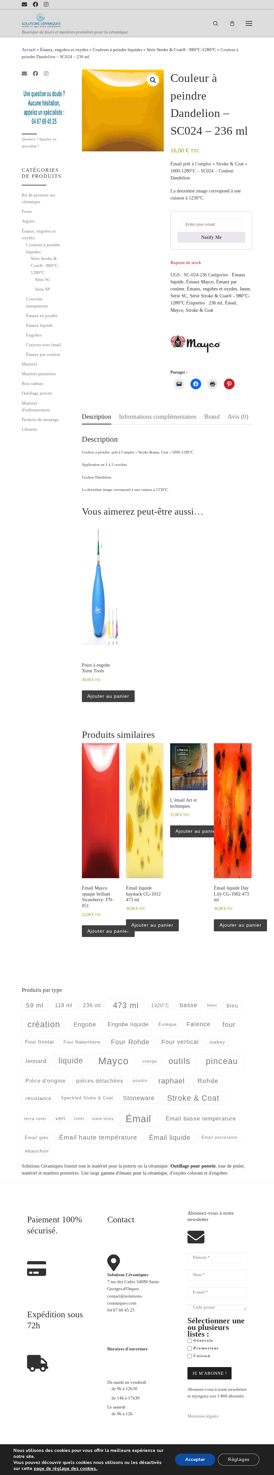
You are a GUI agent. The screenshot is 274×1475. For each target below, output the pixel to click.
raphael (171, 1081)
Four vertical (180, 1042)
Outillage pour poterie (193, 1166)
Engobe (85, 1024)
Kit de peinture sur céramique (38, 198)
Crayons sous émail (43, 344)
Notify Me (211, 237)
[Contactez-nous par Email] (24, 4)
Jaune (245, 288)
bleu (232, 1005)
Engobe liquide (128, 1024)
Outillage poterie (37, 393)
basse (188, 1005)
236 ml (215, 302)
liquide (70, 1061)
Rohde (208, 1080)
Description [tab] (96, 416)
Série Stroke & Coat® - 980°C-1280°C (181, 49)
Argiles (28, 221)
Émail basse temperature (201, 1118)
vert (60, 1118)
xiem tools (103, 1118)
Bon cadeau (32, 383)
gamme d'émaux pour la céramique (134, 1173)
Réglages (238, 1459)
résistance (38, 1098)
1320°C (160, 1005)
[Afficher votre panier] (232, 23)
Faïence (198, 1024)
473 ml (126, 1005)
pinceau (222, 1061)
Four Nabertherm (82, 1042)
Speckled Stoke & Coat (87, 1097)
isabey (217, 1042)
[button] (153, 80)
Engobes (34, 335)
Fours (27, 211)
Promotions (205, 1348)
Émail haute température (98, 1137)
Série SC (178, 295)
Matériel (29, 364)
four (229, 1024)
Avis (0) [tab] (238, 416)
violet (79, 1118)
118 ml (64, 1005)
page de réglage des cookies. (65, 1469)
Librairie (29, 429)
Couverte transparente (37, 302)
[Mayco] (195, 343)
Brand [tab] (212, 416)
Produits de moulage (40, 419)
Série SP (42, 289)
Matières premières (39, 373)
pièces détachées (99, 1081)
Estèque (167, 1024)
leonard (36, 1061)
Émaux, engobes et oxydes (64, 49)
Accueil (29, 49)
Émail (230, 302)
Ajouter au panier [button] (108, 696)
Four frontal (39, 1042)
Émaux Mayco (200, 281)
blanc (212, 1005)
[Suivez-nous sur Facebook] (35, 4)
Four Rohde (130, 1042)
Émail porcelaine (219, 1137)
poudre (140, 1080)
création (43, 1024)
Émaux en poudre (42, 315)
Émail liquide (169, 1137)
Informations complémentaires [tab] (157, 416)
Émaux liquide (39, 325)
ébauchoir (37, 1151)
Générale (203, 1340)
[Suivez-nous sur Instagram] (46, 4)
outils (179, 1061)
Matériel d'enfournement (36, 407)
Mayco (176, 310)
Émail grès (37, 1137)
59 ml (34, 1005)
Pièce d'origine (45, 1081)
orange (149, 1061)
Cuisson (201, 1356)
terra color (35, 1118)
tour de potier (231, 1166)
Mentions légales (203, 1416)
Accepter (195, 1459)
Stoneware (139, 1098)
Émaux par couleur (43, 354)
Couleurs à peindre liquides (117, 49)
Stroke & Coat (199, 310)
